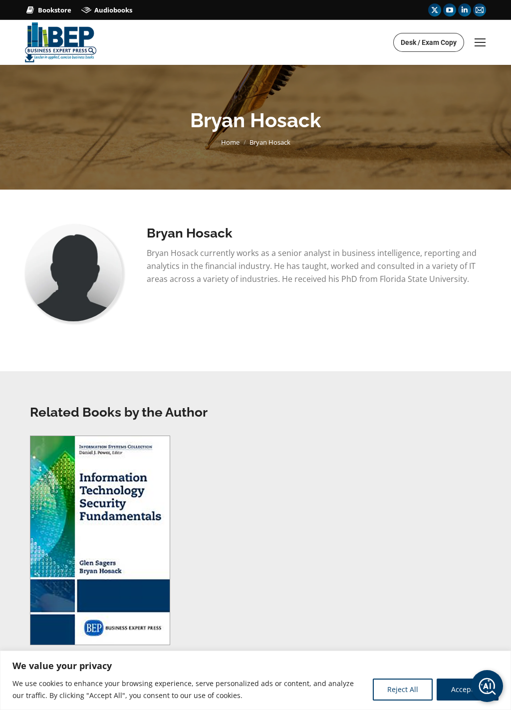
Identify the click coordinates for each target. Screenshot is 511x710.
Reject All (402, 689)
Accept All (467, 689)
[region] (255, 680)
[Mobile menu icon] (480, 42)
